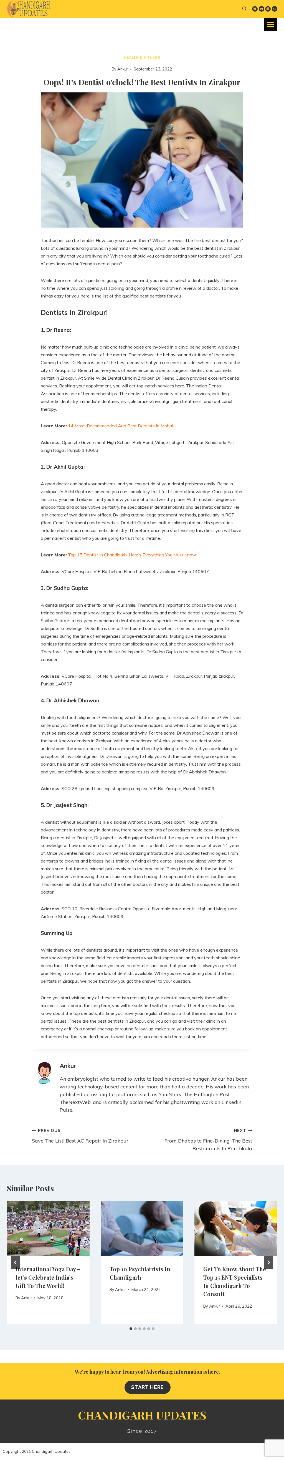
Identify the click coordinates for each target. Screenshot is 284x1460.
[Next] (268, 1262)
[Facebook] (255, 9)
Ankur (122, 69)
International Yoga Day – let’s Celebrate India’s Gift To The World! (48, 1277)
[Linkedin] (261, 9)
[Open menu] (270, 24)
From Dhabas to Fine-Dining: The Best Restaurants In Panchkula (208, 1140)
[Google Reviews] (274, 9)
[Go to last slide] (15, 1262)
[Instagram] (268, 9)
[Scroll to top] (264, 1450)
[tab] (131, 1328)
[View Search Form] (244, 9)
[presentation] (48, 1228)
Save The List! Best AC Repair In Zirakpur (80, 1136)
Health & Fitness (142, 57)
